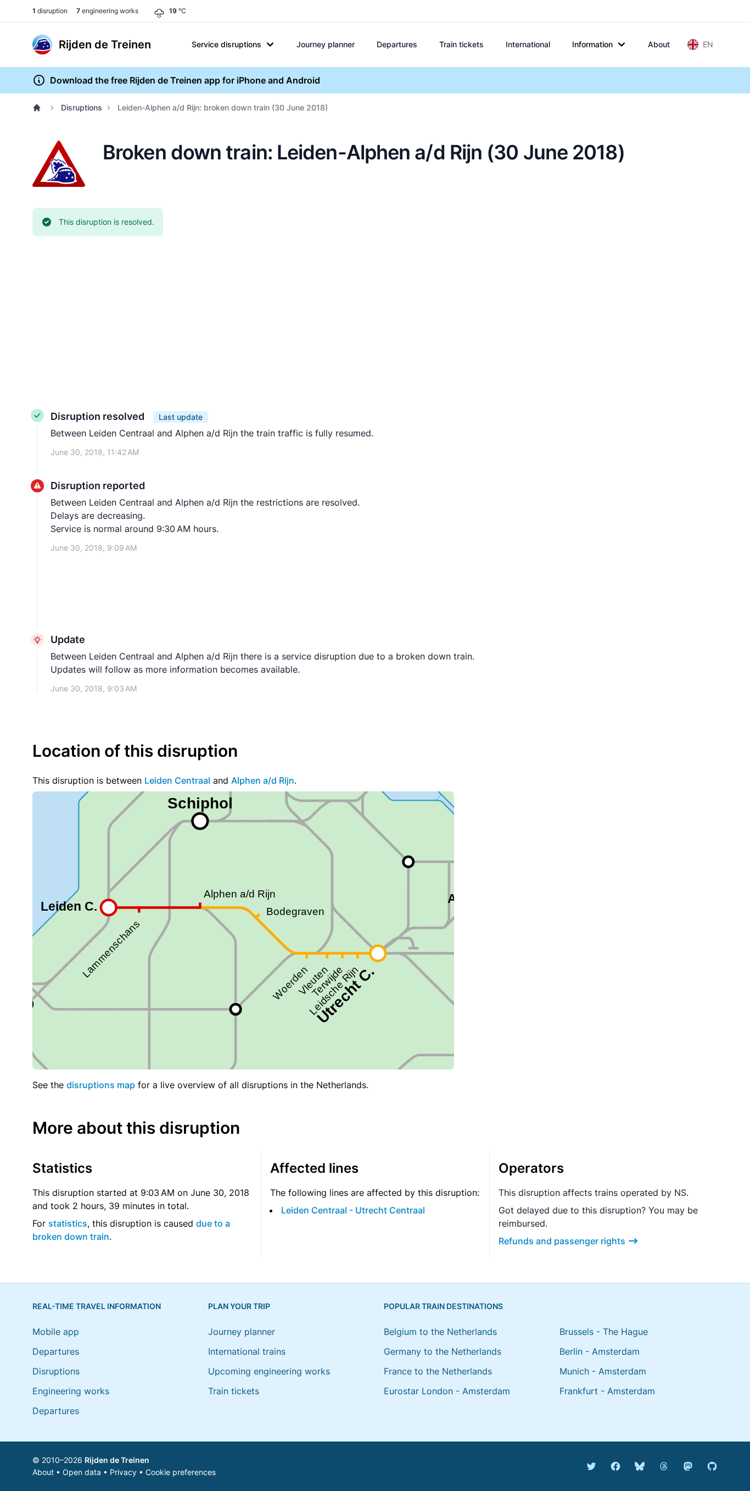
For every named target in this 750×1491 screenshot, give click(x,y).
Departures (397, 44)
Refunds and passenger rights (562, 1240)
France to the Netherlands (438, 1371)
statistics (67, 1223)
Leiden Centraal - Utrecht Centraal (353, 1210)
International (528, 44)
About (659, 44)
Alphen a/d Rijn (262, 780)
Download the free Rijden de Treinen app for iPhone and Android (185, 80)
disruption (50, 11)
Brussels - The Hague (603, 1331)
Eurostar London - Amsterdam (447, 1390)
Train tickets (461, 44)
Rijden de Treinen (117, 1460)
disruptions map (100, 1084)
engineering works (107, 11)
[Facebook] (615, 1466)
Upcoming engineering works (269, 1371)
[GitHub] (712, 1466)
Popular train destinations (443, 1306)
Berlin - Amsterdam (599, 1351)
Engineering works (70, 1390)
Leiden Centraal (177, 780)
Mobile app (55, 1331)
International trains (247, 1351)
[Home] (39, 107)
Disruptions (81, 107)
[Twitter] (591, 1466)
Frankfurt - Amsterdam (607, 1390)
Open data (82, 1472)
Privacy (123, 1472)
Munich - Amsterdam (602, 1371)
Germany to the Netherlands (442, 1351)
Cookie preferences (180, 1472)
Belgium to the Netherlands (440, 1331)
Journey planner (325, 44)
